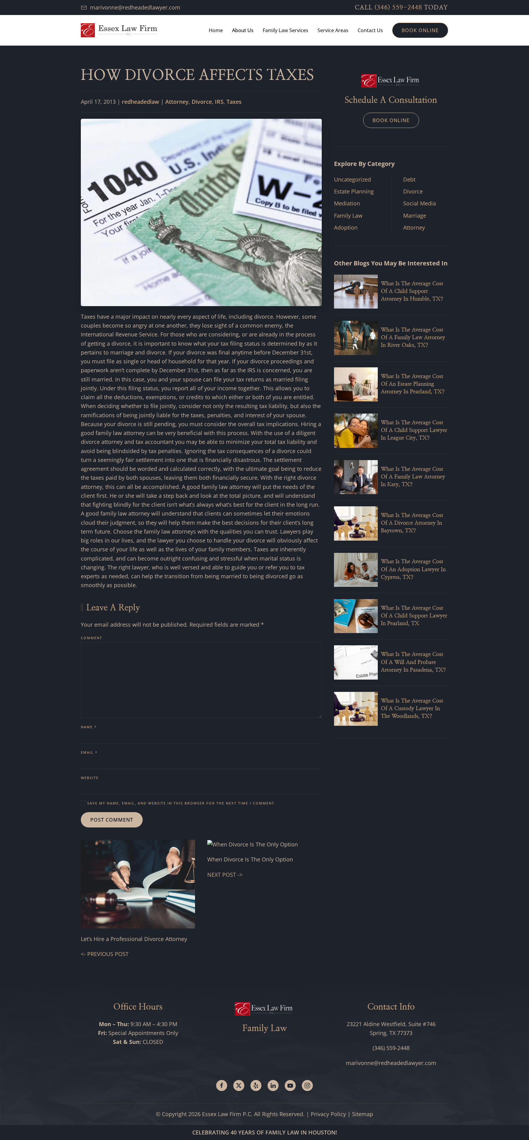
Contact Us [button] (370, 30)
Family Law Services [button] (285, 30)
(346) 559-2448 (398, 8)
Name (89, 727)
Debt (409, 179)
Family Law (348, 215)
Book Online (420, 30)
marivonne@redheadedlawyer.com (135, 7)
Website (90, 777)
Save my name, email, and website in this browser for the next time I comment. (181, 803)
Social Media (419, 203)
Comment (91, 638)
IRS (219, 101)
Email (89, 752)
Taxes (234, 101)
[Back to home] (119, 30)
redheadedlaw (140, 101)
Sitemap (362, 1114)
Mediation (347, 203)
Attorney (177, 101)
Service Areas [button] (332, 30)
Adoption (346, 227)
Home (216, 30)
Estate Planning (354, 191)
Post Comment (111, 819)
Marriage (414, 215)
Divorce (202, 101)
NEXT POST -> (224, 874)
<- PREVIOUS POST (105, 954)
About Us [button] (242, 30)
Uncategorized (352, 179)
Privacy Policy (328, 1114)
